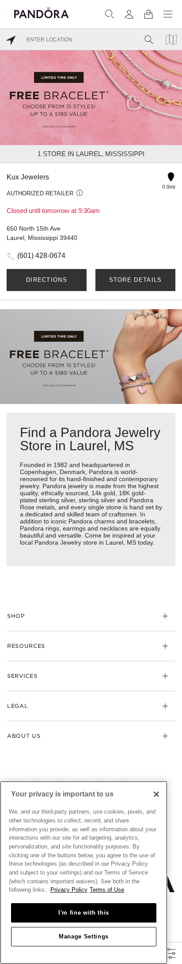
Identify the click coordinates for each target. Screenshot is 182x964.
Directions (46, 279)
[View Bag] (148, 14)
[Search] (109, 14)
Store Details (135, 279)
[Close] (156, 794)
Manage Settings (84, 936)
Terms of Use (107, 889)
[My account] (129, 14)
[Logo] (41, 11)
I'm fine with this (83, 912)
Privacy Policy (68, 889)
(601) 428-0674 (41, 255)
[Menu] (168, 14)
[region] (83, 872)
